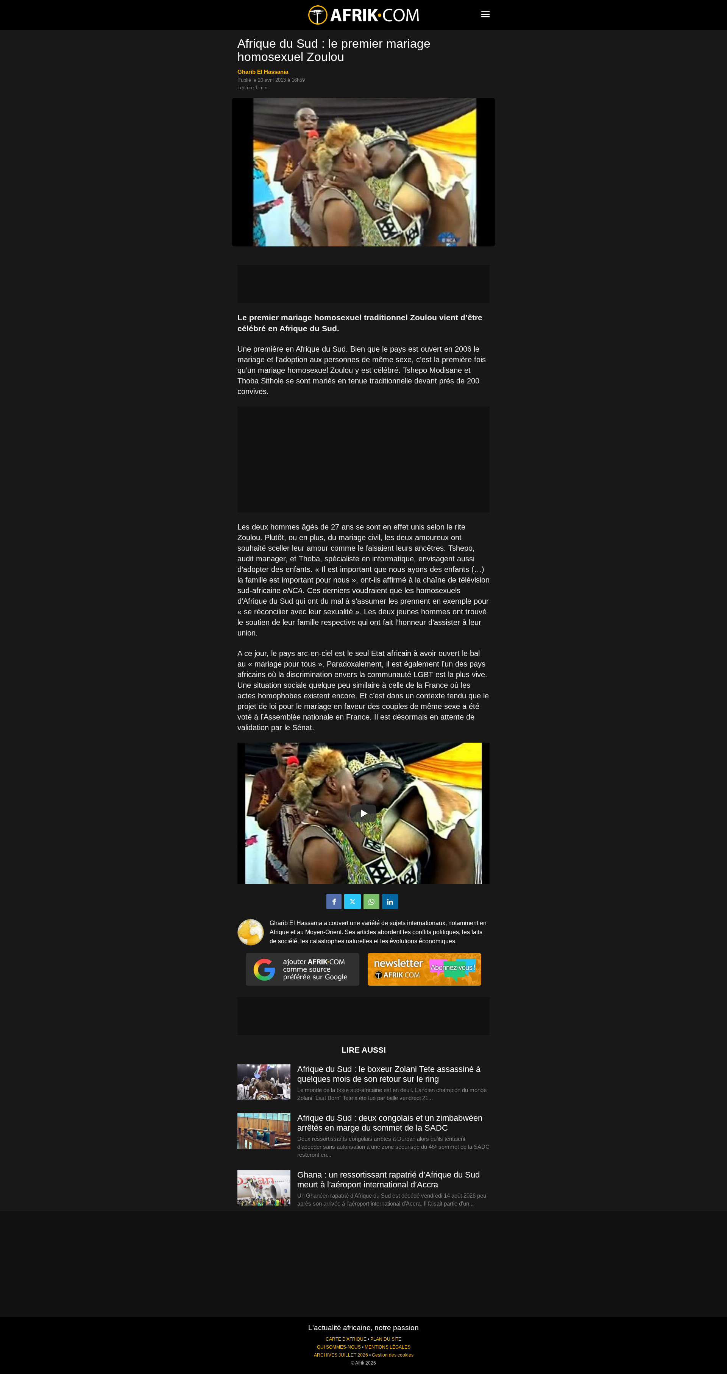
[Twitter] (352, 901)
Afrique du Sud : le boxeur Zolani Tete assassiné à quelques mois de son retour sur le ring (389, 1074)
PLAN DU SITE (385, 1339)
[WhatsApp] (371, 901)
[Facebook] (334, 901)
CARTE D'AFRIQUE (346, 1339)
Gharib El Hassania (262, 72)
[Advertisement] (363, 284)
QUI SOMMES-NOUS (339, 1347)
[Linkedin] (390, 901)
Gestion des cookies (392, 1355)
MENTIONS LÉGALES (387, 1347)
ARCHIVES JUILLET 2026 (341, 1355)
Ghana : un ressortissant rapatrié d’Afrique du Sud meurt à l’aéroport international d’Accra (388, 1179)
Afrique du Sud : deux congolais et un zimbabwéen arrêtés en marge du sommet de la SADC (389, 1123)
